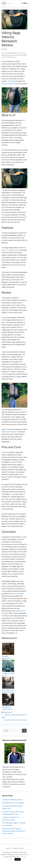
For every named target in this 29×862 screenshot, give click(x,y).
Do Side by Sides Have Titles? (12, 800)
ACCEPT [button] (18, 859)
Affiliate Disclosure (18, 848)
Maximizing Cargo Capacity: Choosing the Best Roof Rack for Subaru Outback (13, 831)
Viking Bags (12, 81)
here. (16, 633)
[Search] (24, 731)
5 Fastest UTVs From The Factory (15, 720)
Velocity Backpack (8, 83)
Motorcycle (8, 712)
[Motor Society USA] (7, 3)
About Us (8, 848)
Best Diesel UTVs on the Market (13, 803)
